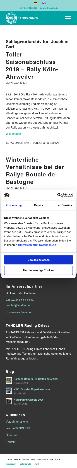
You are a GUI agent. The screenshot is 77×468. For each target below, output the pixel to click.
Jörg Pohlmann (48, 142)
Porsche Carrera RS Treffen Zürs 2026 (36, 379)
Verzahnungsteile (17, 421)
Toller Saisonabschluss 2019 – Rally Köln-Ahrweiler (32, 65)
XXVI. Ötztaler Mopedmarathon (32, 389)
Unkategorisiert (17, 82)
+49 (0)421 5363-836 (28, 8)
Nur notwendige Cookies (38, 270)
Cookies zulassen (39, 259)
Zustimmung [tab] (14, 205)
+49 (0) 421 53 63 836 (20, 300)
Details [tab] (38, 205)
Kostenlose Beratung (19, 312)
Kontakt (10, 442)
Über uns (11, 435)
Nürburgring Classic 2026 (29, 399)
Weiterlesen (13, 134)
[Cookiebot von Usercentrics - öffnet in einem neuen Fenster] (57, 195)
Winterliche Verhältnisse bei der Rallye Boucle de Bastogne (35, 170)
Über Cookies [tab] (63, 205)
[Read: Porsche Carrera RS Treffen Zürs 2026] (9, 380)
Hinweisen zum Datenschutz (37, 244)
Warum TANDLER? (18, 428)
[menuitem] (66, 18)
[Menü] (66, 18)
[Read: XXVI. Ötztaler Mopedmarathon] (9, 391)
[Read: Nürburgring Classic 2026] (9, 401)
